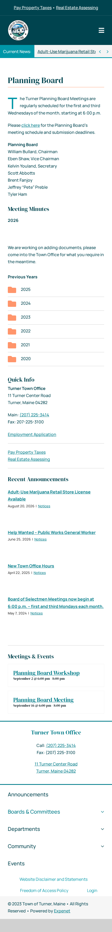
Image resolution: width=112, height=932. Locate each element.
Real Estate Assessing (77, 7)
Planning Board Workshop (46, 673)
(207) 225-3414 (34, 415)
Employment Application (32, 434)
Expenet (62, 911)
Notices (44, 506)
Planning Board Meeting (43, 700)
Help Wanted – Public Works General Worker (52, 532)
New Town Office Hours (31, 566)
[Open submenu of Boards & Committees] (101, 811)
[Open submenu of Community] (101, 846)
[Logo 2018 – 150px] (18, 22)
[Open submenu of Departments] (101, 829)
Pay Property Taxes (33, 7)
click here (30, 125)
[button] (56, 290)
